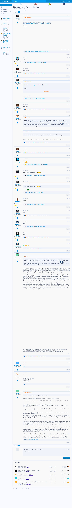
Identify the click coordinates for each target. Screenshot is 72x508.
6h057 (18, 471)
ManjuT (17, 118)
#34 (69, 232)
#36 (69, 254)
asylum (17, 235)
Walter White (16, 8)
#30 (69, 181)
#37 (69, 362)
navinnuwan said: (27, 131)
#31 (69, 198)
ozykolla (18, 479)
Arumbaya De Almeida (17, 202)
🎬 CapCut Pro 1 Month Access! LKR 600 (6, 41)
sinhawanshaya (20, 475)
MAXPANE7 (19, 484)
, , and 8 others (36, 109)
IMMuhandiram (17, 365)
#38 (69, 373)
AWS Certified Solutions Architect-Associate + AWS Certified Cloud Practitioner (6, 26)
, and (35, 175)
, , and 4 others (37, 51)
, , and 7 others (36, 62)
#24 (69, 79)
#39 (69, 390)
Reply (69, 54)
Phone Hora (64, 467)
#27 (69, 148)
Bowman (17, 257)
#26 (69, 115)
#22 (69, 57)
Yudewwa (19, 467)
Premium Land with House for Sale (6, 19)
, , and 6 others (35, 73)
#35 (69, 243)
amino (17, 376)
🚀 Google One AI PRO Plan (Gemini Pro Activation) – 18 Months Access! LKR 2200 (6, 50)
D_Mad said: (26, 117)
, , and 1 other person (36, 142)
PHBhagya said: (27, 81)
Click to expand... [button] (47, 91)
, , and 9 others (36, 152)
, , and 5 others (35, 204)
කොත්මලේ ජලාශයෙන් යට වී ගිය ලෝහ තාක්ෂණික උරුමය (28, 470)
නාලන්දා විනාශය (20, 478)
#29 (69, 170)
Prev (15, 12)
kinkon (17, 60)
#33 (69, 221)
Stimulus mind (18, 246)
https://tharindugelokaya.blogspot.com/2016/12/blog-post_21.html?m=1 (37, 23)
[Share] (67, 15)
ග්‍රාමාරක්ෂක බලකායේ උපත (22, 466)
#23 (69, 68)
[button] (2, 1)
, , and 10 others (37, 164)
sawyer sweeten (63, 471)
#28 (69, 159)
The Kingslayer (18, 162)
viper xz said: (26, 183)
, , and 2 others (35, 98)
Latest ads (3, 16)
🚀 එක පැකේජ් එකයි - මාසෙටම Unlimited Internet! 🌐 (7, 34)
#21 (69, 15)
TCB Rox (17, 71)
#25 (69, 104)
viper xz (17, 173)
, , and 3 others (35, 356)
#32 (69, 210)
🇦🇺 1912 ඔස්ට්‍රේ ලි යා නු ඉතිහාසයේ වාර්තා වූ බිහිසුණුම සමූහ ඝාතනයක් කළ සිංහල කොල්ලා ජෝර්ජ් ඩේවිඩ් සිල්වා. (32, 482)
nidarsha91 (64, 475)
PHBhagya (17, 18)
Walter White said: (27, 17)
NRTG (17, 107)
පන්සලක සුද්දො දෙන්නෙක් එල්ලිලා (24, 474)
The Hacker (17, 224)
